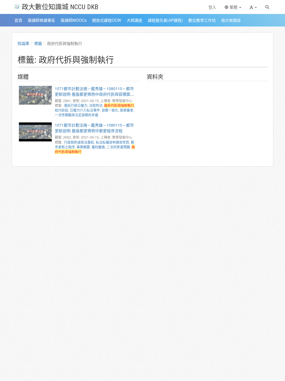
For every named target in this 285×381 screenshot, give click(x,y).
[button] (253, 7)
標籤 (38, 43)
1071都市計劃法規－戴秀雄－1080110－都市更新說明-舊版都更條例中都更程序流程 (94, 127)
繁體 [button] (234, 7)
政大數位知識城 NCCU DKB (60, 6)
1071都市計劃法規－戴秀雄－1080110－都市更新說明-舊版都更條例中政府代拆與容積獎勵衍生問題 (94, 94)
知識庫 (23, 43)
